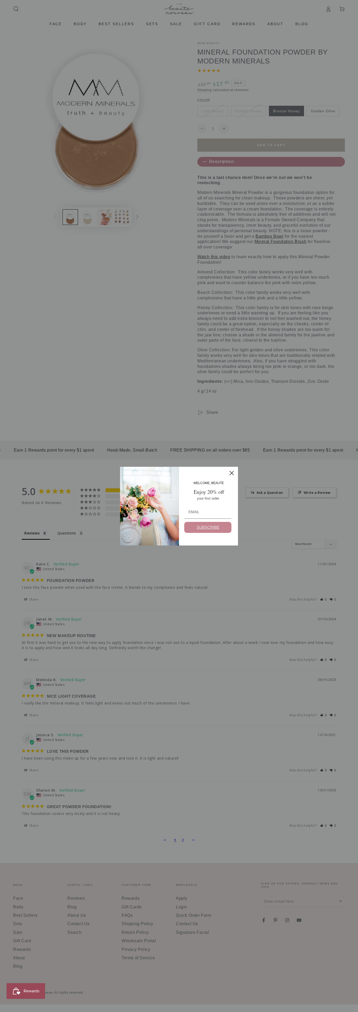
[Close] (231, 473)
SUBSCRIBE (208, 527)
